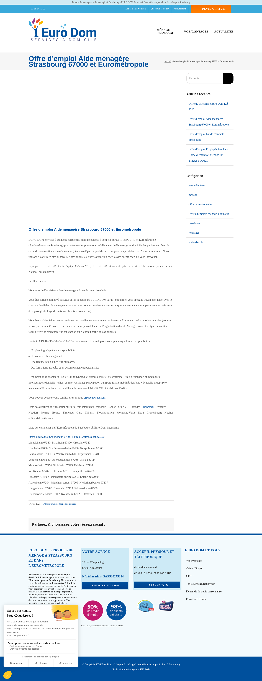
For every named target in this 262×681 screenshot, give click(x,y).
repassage (194, 232)
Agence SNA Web (140, 669)
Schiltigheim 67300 (60, 436)
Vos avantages (194, 560)
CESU (190, 576)
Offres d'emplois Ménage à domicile (60, 503)
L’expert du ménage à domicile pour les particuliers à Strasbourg (147, 664)
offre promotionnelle (200, 204)
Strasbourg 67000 (39, 436)
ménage (193, 194)
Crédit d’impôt (194, 568)
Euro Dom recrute (196, 599)
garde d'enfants (197, 185)
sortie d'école (196, 242)
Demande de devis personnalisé (204, 591)
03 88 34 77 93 (37, 8)
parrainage (194, 223)
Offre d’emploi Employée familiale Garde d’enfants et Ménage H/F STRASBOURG (208, 155)
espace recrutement (94, 397)
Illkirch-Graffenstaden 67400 (88, 436)
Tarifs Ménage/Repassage (200, 583)
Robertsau (148, 406)
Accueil (168, 61)
